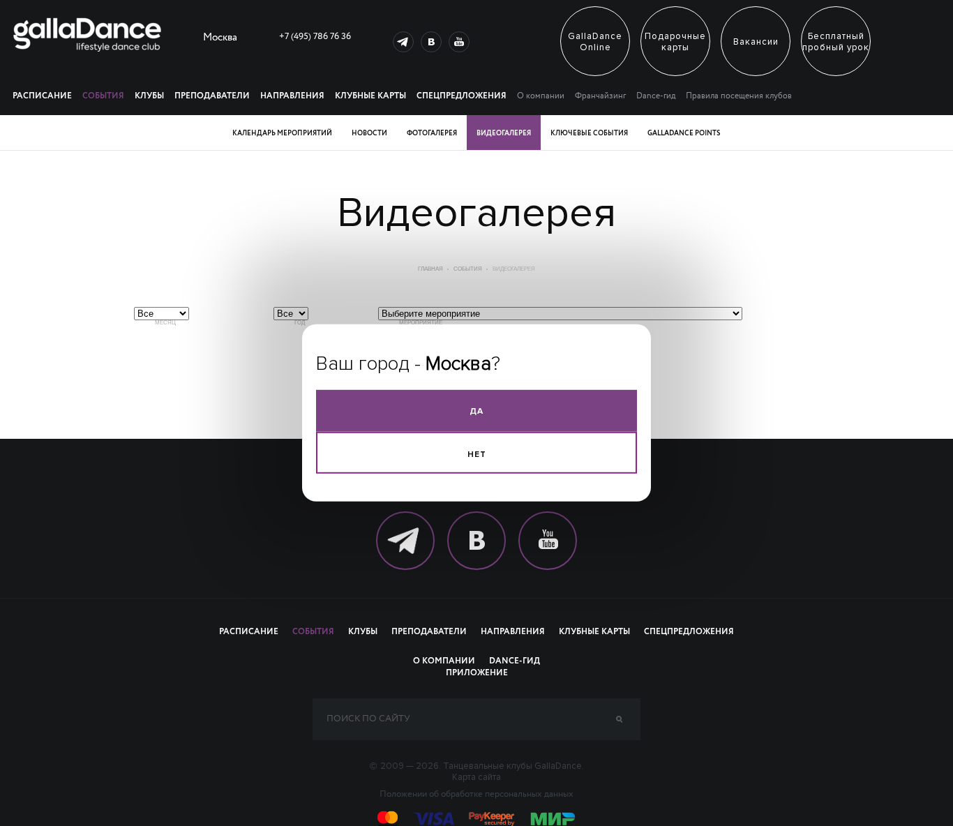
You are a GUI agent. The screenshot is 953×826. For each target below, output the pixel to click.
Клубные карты (370, 96)
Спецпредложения (461, 96)
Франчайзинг (600, 96)
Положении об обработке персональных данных (476, 794)
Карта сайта (476, 777)
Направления (292, 96)
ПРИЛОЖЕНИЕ (477, 673)
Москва (220, 39)
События (103, 96)
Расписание (42, 96)
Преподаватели (212, 96)
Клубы (149, 96)
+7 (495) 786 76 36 (315, 36)
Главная (430, 269)
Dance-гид (655, 96)
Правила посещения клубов (739, 96)
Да (476, 411)
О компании (540, 96)
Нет (476, 454)
